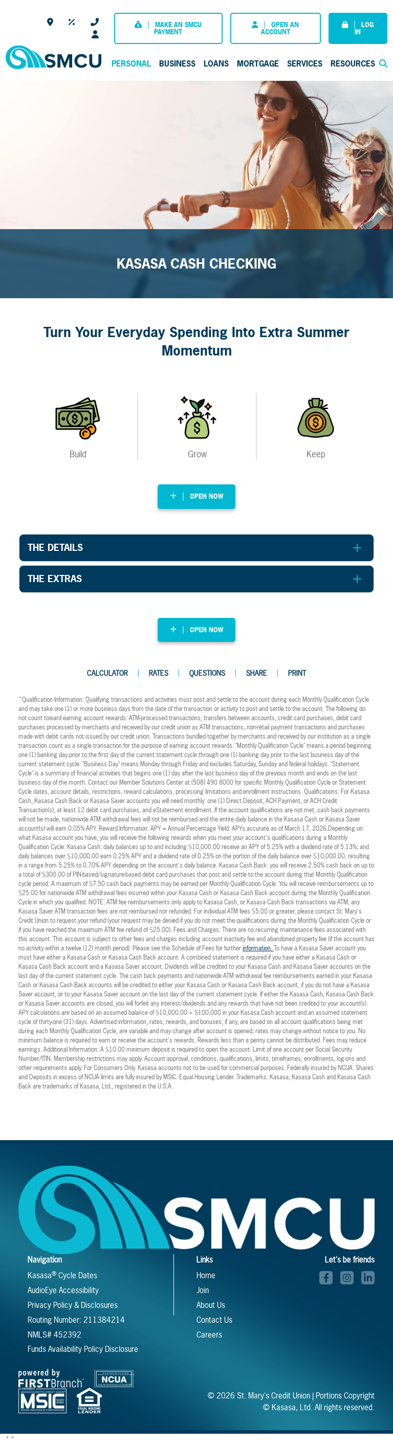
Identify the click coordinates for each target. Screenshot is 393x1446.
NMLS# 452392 (54, 1335)
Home (205, 1275)
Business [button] (177, 63)
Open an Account (280, 28)
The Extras (55, 578)
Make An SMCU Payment (178, 28)
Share (256, 673)
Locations (50, 22)
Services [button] (304, 63)
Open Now (206, 496)
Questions (207, 673)
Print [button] (297, 673)
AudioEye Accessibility (63, 1290)
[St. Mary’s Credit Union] (53, 56)
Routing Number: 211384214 (76, 1320)
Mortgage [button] (258, 63)
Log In (364, 28)
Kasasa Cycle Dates (62, 1275)
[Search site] (383, 63)
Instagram (347, 1277)
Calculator (107, 673)
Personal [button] (131, 63)
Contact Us (95, 22)
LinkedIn (368, 1277)
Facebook (326, 1277)
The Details (55, 547)
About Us (210, 1305)
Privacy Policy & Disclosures (73, 1305)
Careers (95, 34)
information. (258, 948)
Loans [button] (216, 63)
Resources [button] (353, 63)
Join (202, 1290)
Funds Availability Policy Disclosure (83, 1349)
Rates (72, 22)
